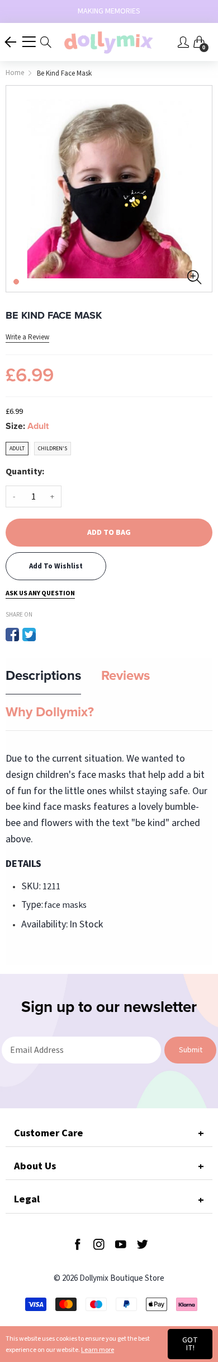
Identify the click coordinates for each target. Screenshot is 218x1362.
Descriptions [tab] (43, 676)
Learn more (97, 1350)
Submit (190, 1050)
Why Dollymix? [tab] (50, 712)
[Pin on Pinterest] (46, 634)
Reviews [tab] (125, 676)
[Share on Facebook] (12, 634)
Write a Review (27, 337)
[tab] (109, 1133)
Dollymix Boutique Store (121, 1278)
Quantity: (25, 471)
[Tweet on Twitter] (29, 634)
